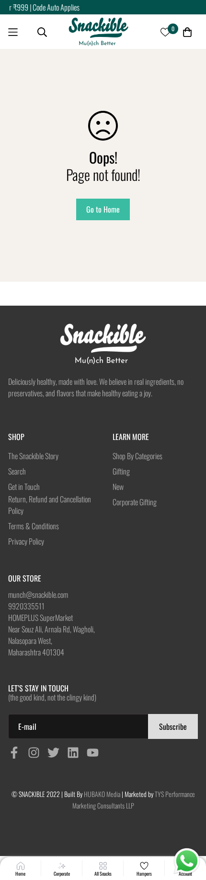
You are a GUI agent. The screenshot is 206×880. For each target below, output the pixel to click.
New (118, 486)
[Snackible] (98, 32)
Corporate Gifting (135, 502)
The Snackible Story (33, 456)
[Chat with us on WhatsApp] (186, 861)
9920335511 (26, 606)
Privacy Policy (26, 541)
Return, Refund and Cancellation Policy (49, 504)
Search (17, 471)
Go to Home (103, 209)
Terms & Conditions (33, 526)
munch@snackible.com (38, 594)
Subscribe (173, 726)
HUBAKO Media (102, 794)
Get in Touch (24, 486)
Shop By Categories (137, 456)
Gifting (121, 471)
